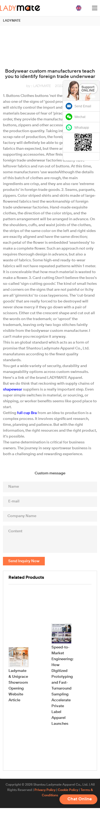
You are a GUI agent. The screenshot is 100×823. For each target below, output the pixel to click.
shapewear (12, 389)
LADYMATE (12, 20)
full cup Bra (27, 413)
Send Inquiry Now (23, 561)
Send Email (82, 106)
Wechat (79, 117)
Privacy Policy (44, 790)
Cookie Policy (68, 790)
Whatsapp (81, 127)
